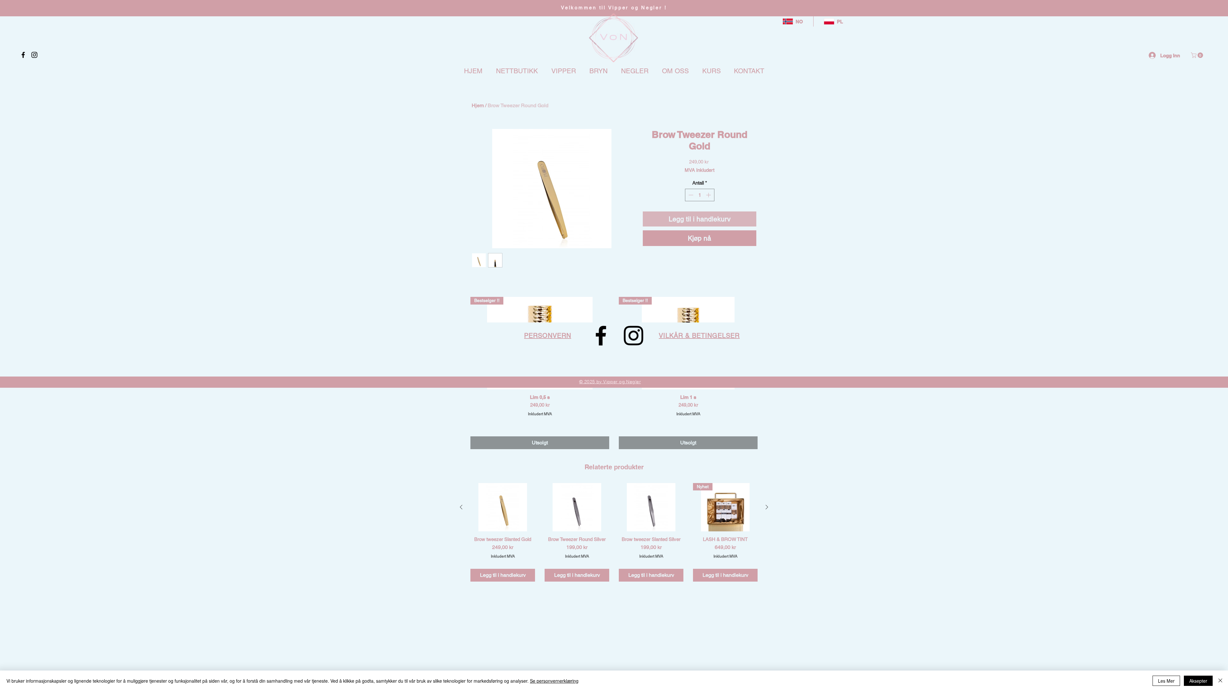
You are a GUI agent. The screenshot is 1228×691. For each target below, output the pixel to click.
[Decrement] (690, 195)
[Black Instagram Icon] (34, 55)
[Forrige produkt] (461, 507)
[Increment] (709, 195)
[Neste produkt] (767, 507)
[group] (614, 532)
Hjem (478, 105)
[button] (1197, 55)
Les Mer (1166, 681)
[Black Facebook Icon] (23, 55)
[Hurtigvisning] (502, 507)
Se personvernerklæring (554, 681)
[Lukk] (1220, 681)
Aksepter (1198, 681)
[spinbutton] (699, 195)
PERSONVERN (547, 335)
